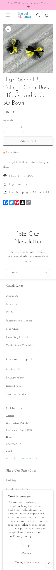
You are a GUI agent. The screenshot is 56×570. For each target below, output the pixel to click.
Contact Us (13, 369)
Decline (26, 553)
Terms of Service (16, 394)
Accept (26, 545)
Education (12, 304)
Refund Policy (14, 386)
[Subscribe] (45, 272)
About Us (12, 296)
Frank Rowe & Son (17, 489)
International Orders (19, 320)
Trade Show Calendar (19, 345)
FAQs (9, 312)
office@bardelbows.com (21, 458)
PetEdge (11, 480)
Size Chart (12, 329)
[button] (8, 15)
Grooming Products (17, 337)
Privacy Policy (22, 536)
